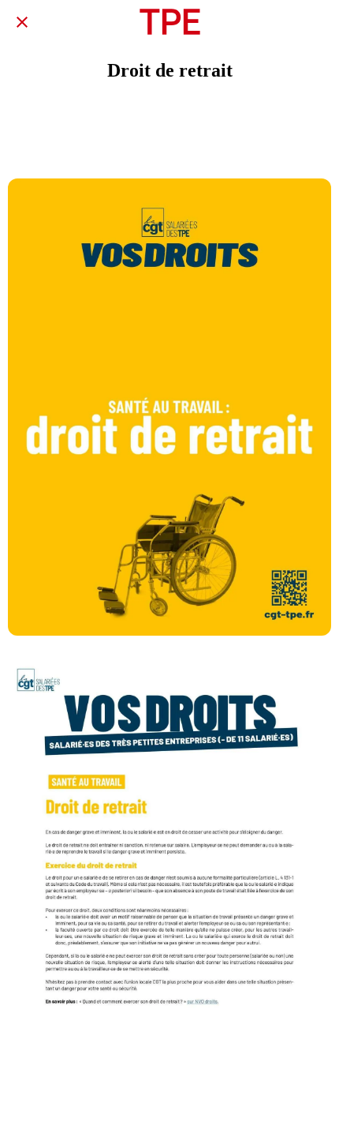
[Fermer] (22, 22)
